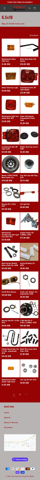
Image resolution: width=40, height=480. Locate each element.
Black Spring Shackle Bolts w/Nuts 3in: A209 (10, 264)
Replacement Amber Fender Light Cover (9, 381)
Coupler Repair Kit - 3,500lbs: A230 (27, 234)
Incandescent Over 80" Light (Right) (28, 89)
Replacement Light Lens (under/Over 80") (10, 117)
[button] (4, 8)
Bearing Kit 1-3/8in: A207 (9, 205)
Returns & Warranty (11, 422)
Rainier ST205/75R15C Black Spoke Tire (10, 176)
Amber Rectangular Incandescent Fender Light (27, 118)
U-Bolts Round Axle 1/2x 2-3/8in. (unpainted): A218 (10, 351)
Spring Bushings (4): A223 (27, 264)
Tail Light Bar (25, 204)
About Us (7, 417)
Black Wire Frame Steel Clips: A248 (28, 350)
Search (6, 412)
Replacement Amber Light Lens (9, 60)
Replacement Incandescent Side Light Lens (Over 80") (10, 235)
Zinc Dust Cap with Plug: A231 (29, 176)
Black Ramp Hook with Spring (28, 60)
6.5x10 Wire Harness (9, 292)
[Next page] (26, 394)
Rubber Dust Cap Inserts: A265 (29, 148)
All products (8, 427)
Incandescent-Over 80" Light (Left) (10, 148)
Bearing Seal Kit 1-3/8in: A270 (11, 321)
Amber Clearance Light (10, 88)
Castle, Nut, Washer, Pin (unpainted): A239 (28, 293)
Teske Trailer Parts (16, 476)
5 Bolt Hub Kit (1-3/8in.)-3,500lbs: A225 (28, 321)
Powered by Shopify (28, 476)
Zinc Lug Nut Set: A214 (28, 380)
